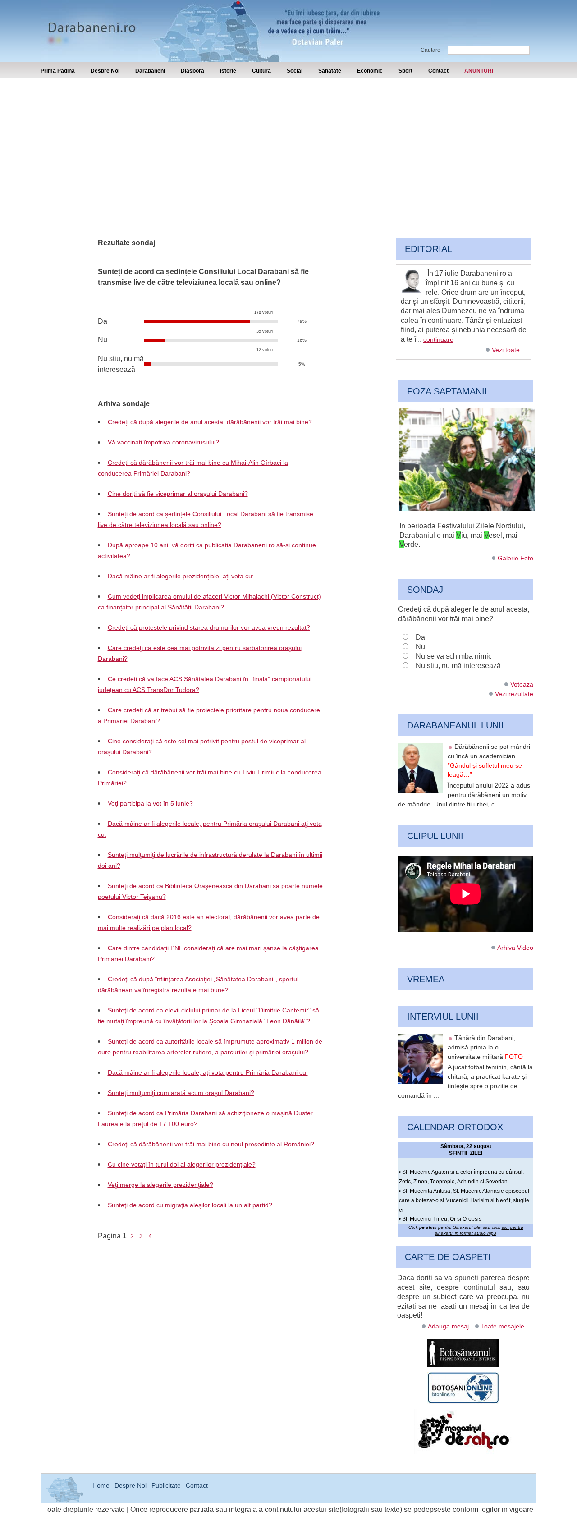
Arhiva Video (515, 947)
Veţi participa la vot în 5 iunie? (150, 803)
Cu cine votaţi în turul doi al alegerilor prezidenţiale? (182, 1164)
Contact (438, 71)
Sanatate (329, 71)
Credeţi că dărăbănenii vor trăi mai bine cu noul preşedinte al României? (211, 1144)
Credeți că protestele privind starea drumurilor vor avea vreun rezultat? (209, 627)
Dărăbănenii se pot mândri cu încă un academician (489, 760)
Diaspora (192, 71)
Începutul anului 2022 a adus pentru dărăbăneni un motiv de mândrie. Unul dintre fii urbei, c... (464, 795)
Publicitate (166, 1485)
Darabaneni (150, 71)
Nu (420, 646)
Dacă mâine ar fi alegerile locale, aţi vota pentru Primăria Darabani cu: (208, 1072)
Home (101, 1485)
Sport (405, 71)
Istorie (228, 71)
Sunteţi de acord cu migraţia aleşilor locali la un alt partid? (190, 1205)
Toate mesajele (502, 1326)
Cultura (261, 71)
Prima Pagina (58, 71)
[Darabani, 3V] (467, 509)
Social (294, 71)
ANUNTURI (478, 71)
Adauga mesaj (448, 1326)
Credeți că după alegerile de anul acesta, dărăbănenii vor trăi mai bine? (210, 422)
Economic (370, 71)
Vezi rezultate (514, 693)
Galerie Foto (515, 558)
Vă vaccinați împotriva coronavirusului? (163, 442)
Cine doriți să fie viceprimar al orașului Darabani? (178, 493)
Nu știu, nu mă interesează (458, 665)
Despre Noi (105, 71)
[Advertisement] (288, 145)
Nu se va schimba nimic (454, 656)
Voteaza (521, 684)
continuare (438, 339)
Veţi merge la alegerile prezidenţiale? (160, 1184)
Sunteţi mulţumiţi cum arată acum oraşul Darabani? (181, 1092)
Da (420, 637)
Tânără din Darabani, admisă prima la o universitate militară (485, 1047)
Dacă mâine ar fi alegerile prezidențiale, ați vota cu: (181, 576)
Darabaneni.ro (89, 22)
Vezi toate (506, 349)
